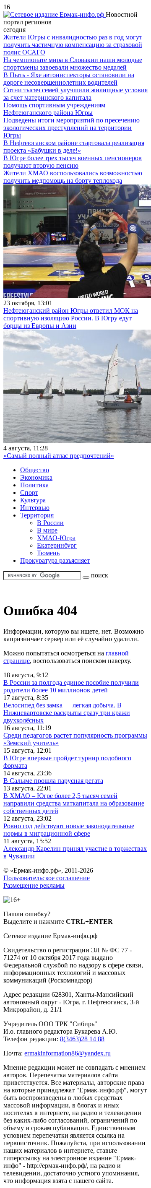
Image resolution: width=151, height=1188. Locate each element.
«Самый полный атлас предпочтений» (58, 455)
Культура (33, 500)
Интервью (34, 507)
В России (50, 522)
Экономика (36, 477)
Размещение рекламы (34, 885)
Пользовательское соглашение (46, 877)
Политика (34, 485)
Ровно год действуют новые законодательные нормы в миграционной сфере (68, 829)
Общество (34, 469)
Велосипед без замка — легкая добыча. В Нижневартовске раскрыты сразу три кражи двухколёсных (66, 713)
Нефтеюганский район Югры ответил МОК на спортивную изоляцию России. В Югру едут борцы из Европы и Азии (70, 318)
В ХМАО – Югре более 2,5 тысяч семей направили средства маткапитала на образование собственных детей (73, 803)
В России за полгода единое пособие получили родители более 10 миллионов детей (71, 686)
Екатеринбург (57, 545)
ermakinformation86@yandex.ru (67, 1053)
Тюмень (48, 552)
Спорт (29, 492)
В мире (47, 530)
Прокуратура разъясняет (55, 560)
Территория (37, 515)
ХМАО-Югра (56, 537)
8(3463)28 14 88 (82, 1038)
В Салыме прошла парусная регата (53, 780)
